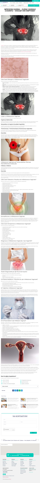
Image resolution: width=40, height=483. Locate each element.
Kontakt (30, 2)
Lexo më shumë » (31, 472)
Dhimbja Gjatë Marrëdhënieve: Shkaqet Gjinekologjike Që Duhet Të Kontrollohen (32, 404)
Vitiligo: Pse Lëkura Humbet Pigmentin (13, 398)
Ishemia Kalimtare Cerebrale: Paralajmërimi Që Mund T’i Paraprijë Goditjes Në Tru (13, 405)
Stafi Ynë (17, 2)
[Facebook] (3, 474)
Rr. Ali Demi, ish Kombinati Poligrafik (8, 470)
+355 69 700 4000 (5, 471)
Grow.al (10, 479)
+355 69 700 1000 (5, 472)
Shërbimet (20, 2)
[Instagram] (5, 474)
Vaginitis (2, 45)
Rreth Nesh (13, 2)
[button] (37, 386)
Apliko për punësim (26, 2)
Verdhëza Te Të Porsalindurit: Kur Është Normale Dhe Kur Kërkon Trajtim (32, 398)
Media (33, 2)
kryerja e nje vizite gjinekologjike (26, 51)
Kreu (11, 2)
